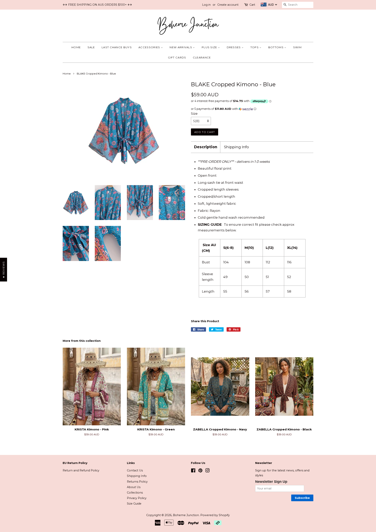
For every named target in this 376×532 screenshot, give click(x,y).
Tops (255, 47)
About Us (133, 487)
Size (194, 113)
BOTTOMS (276, 47)
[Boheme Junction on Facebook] (193, 471)
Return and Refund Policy (81, 470)
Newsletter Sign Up (271, 482)
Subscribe (302, 498)
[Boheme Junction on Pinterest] (200, 471)
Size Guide (134, 503)
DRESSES (234, 47)
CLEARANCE (202, 57)
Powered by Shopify (215, 515)
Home (76, 47)
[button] (252, 109)
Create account (228, 4)
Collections (135, 492)
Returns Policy (137, 481)
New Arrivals (181, 47)
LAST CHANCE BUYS (117, 47)
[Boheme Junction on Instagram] (207, 471)
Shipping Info (236, 147)
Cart (252, 4)
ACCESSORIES (149, 47)
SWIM (297, 47)
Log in (206, 4)
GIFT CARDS (177, 57)
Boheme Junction (186, 515)
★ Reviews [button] (3, 269)
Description (205, 147)
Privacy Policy (136, 498)
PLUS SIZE (210, 47)
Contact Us (135, 470)
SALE (91, 47)
